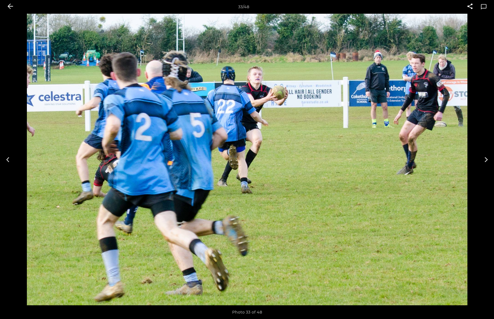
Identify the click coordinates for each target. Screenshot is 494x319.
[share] (470, 7)
